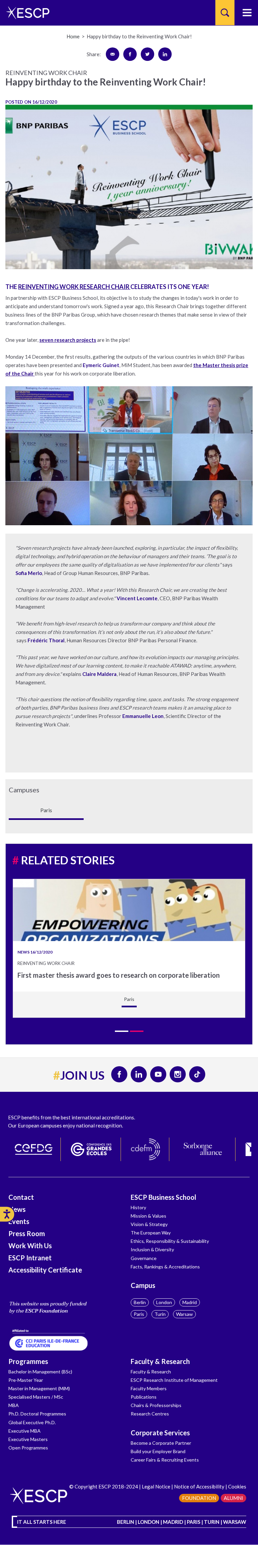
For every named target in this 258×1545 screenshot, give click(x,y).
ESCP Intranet (30, 1258)
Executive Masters (28, 1439)
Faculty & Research (160, 1361)
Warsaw (184, 1314)
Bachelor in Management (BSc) (40, 1371)
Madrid (189, 1302)
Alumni (233, 1498)
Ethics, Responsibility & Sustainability (170, 1241)
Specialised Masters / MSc (35, 1397)
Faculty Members (149, 1388)
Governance (144, 1258)
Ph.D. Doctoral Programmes (37, 1413)
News (17, 1209)
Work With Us (30, 1246)
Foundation (199, 1498)
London (164, 1302)
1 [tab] (121, 1031)
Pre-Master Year (25, 1380)
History (138, 1207)
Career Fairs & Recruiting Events (165, 1460)
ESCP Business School (163, 1197)
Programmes (28, 1361)
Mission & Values (148, 1216)
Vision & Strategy (149, 1224)
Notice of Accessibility (199, 1486)
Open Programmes (28, 1447)
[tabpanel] (129, 948)
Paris (139, 1314)
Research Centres (150, 1413)
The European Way (151, 1232)
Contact (21, 1197)
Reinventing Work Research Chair (74, 286)
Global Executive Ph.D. (32, 1422)
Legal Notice (156, 1486)
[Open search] (224, 12)
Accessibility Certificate (45, 1270)
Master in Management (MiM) (39, 1388)
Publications (144, 1397)
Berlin (140, 1302)
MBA (13, 1405)
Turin (160, 1314)
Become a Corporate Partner (161, 1443)
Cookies (237, 1486)
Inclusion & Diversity (152, 1249)
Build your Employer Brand (158, 1451)
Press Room (26, 1233)
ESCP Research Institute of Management (174, 1380)
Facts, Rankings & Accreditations (165, 1266)
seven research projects (67, 340)
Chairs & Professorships (156, 1405)
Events (18, 1221)
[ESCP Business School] (25, 12)
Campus (143, 1285)
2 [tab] (136, 1031)
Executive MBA (24, 1431)
